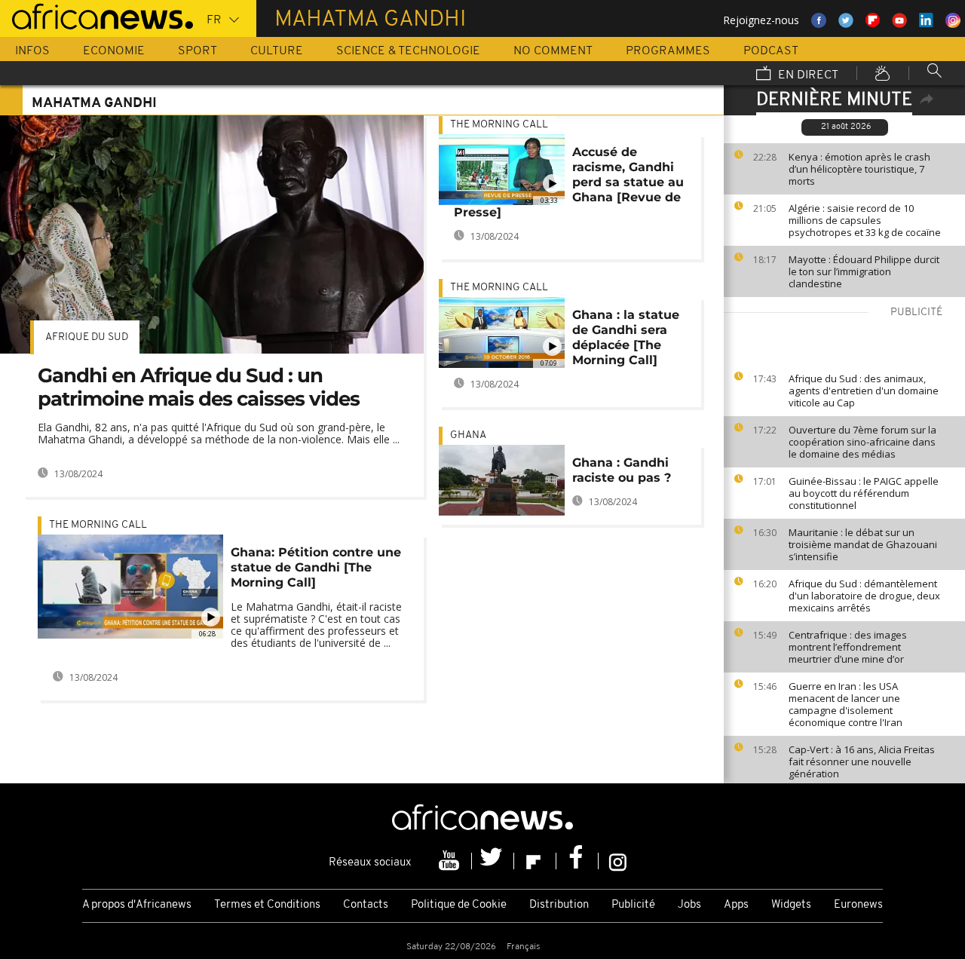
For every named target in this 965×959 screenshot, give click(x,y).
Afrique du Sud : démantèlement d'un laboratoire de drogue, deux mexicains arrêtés (864, 596)
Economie (114, 51)
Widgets (791, 905)
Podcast (770, 51)
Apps (736, 905)
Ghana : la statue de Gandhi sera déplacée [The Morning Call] (625, 337)
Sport (197, 51)
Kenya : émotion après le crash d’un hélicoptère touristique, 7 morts (859, 169)
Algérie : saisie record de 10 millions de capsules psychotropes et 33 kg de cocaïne (865, 220)
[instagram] (618, 861)
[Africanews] (96, 15)
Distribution (559, 905)
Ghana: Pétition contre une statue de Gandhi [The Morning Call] (316, 567)
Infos (32, 51)
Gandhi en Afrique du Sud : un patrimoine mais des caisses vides (199, 387)
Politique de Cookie (459, 905)
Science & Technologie (408, 51)
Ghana (468, 435)
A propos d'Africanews (136, 905)
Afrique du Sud (86, 337)
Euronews (858, 905)
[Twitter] (493, 861)
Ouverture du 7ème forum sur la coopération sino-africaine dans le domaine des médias (862, 442)
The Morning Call (98, 525)
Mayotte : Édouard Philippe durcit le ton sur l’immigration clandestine (864, 271)
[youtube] (451, 861)
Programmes (668, 51)
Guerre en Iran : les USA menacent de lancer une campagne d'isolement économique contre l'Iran (845, 704)
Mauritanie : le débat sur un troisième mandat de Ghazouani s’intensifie (863, 544)
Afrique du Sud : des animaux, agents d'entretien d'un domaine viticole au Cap (864, 390)
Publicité (633, 905)
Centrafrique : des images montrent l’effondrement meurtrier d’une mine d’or (848, 647)
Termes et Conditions (267, 905)
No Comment (553, 51)
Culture (276, 51)
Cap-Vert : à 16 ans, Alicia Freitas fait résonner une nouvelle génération (862, 761)
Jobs (689, 905)
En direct (806, 75)
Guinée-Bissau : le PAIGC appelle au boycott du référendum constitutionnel (864, 493)
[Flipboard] (535, 861)
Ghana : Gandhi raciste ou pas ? (621, 470)
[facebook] (577, 861)
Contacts (365, 905)
